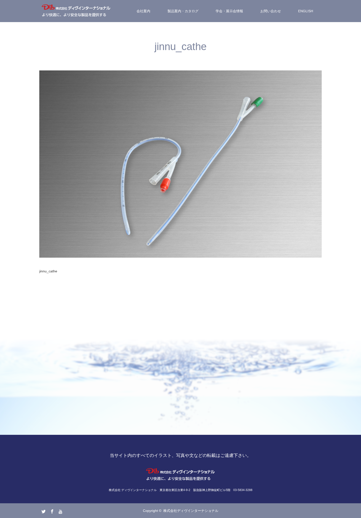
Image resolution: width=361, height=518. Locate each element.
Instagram (60, 510)
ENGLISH (305, 11)
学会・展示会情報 (229, 11)
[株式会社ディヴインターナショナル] (76, 11)
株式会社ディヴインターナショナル (190, 511)
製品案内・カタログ (182, 11)
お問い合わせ (270, 11)
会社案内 (143, 11)
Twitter (43, 510)
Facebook (51, 510)
